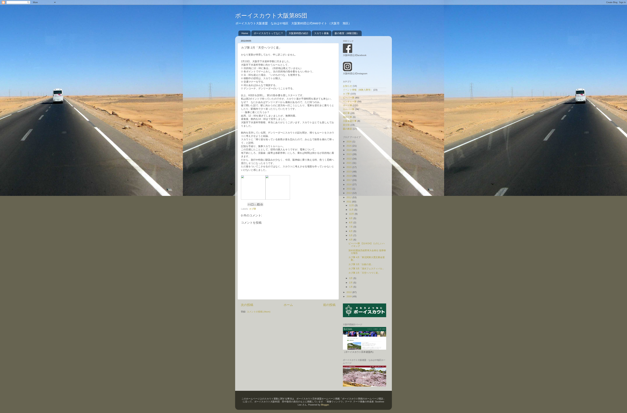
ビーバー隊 (348, 97)
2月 (351, 282)
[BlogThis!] (252, 204)
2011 (349, 201)
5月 (351, 235)
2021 (349, 163)
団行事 (346, 113)
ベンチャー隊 (350, 101)
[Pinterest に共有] (261, 204)
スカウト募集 (321, 33)
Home (244, 33)
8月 (351, 222)
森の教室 (347, 129)
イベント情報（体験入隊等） (358, 90)
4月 (351, 239)
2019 (349, 171)
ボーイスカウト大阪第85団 (271, 15)
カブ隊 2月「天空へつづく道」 (364, 273)
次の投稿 (247, 305)
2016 (349, 184)
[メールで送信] (249, 204)
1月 (351, 287)
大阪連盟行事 (350, 121)
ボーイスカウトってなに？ (268, 33)
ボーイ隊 (347, 105)
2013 (349, 193)
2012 (349, 197)
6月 (351, 231)
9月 (351, 218)
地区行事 (347, 117)
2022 (349, 159)
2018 (349, 176)
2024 (349, 150)
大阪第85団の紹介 (298, 33)
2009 (349, 296)
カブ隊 (252, 209)
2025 (349, 146)
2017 (349, 180)
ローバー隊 (348, 109)
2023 (349, 154)
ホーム (288, 305)
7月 (351, 227)
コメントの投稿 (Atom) (258, 311)
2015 (349, 189)
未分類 (346, 125)
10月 (352, 214)
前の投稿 (329, 305)
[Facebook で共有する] (258, 204)
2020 (349, 167)
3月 (351, 278)
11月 (351, 209)
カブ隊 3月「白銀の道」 (360, 264)
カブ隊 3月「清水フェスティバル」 (366, 268)
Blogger (325, 405)
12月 (352, 205)
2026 (349, 141)
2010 (349, 292)
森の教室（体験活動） (347, 33)
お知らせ (347, 86)
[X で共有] (255, 204)
